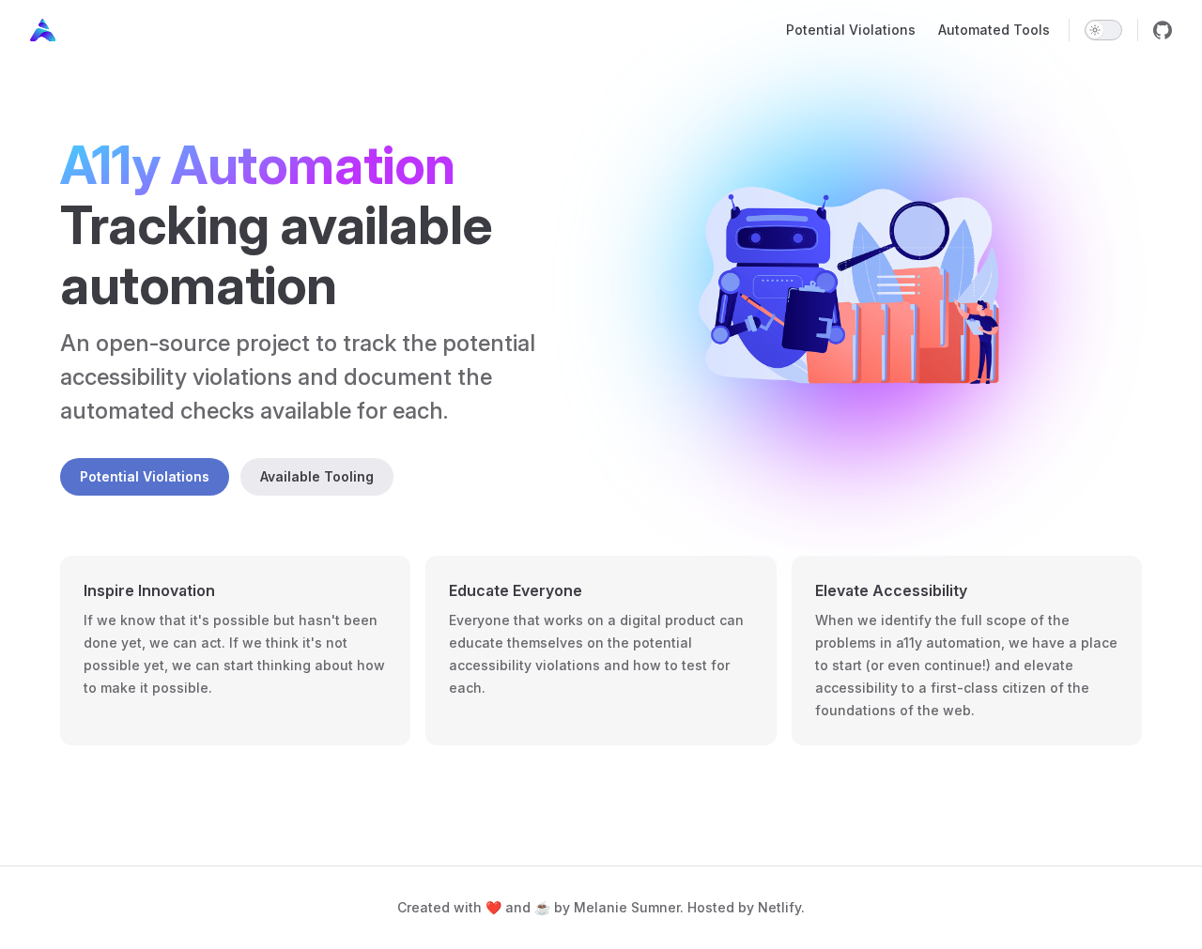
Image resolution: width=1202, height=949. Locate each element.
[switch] (1103, 30)
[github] (1162, 30)
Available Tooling (317, 476)
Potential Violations (144, 476)
